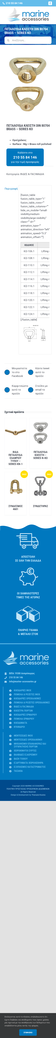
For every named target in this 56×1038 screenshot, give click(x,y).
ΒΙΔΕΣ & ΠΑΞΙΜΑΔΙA (24, 706)
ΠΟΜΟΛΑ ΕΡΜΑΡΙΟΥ (24, 718)
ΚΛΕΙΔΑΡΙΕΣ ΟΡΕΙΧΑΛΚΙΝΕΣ (27, 698)
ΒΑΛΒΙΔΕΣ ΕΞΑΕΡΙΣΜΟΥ (25, 754)
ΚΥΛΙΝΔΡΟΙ (19, 726)
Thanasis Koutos (38, 795)
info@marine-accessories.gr (22, 681)
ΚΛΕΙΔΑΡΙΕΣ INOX (22, 690)
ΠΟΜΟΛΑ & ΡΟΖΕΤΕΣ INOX (27, 694)
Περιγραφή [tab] (11, 188)
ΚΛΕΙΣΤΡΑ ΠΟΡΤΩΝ (23, 710)
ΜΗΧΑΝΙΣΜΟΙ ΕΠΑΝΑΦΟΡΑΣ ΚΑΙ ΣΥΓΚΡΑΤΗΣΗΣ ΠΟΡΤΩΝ (30, 745)
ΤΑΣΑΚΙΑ (18, 771)
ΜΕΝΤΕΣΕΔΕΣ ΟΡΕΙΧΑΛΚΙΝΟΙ (28, 739)
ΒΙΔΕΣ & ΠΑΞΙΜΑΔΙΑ (32, 174)
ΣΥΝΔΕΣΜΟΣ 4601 (16, 507)
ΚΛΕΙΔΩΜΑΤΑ (20, 722)
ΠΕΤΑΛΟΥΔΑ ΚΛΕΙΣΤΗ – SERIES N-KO (40, 455)
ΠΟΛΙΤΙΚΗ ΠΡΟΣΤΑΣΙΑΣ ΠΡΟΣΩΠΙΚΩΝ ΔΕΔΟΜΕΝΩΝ (28, 789)
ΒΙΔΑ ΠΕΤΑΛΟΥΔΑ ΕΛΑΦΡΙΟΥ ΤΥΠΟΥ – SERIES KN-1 (16, 458)
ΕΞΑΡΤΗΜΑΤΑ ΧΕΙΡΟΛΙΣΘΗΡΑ (28, 762)
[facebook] (50, 3)
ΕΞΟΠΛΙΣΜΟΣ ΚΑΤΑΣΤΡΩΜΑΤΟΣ (30, 766)
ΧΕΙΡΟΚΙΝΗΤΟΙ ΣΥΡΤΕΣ (25, 750)
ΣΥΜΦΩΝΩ (28, 1032)
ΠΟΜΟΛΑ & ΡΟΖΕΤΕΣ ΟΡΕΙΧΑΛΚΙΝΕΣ (32, 702)
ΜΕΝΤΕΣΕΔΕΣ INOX (23, 735)
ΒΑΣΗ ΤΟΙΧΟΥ (21, 758)
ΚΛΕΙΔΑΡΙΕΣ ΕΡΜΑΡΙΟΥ (25, 714)
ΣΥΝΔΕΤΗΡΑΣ (40, 506)
